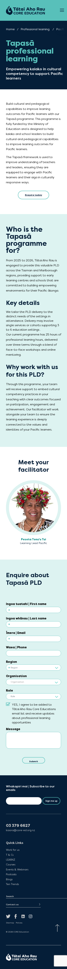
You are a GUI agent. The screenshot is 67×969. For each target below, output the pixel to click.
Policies (19, 923)
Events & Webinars (17, 869)
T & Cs (9, 855)
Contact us (12, 904)
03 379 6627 (18, 826)
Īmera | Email (15, 633)
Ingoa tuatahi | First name (26, 604)
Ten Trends (12, 884)
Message (13, 729)
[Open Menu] (62, 10)
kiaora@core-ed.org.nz (20, 830)
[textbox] (33, 682)
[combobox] (33, 681)
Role (9, 690)
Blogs (9, 879)
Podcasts (11, 874)
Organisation (16, 676)
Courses (10, 864)
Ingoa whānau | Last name (26, 618)
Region (11, 662)
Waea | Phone (16, 647)
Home (10, 29)
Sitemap (10, 923)
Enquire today (33, 195)
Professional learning (35, 29)
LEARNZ (10, 859)
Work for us (12, 850)
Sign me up (51, 801)
